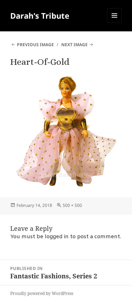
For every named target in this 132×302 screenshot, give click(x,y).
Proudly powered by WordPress (41, 293)
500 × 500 (72, 205)
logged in (57, 236)
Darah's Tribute (39, 15)
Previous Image (35, 45)
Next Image (74, 45)
